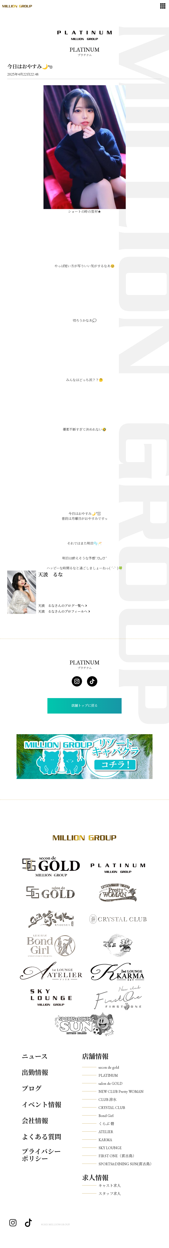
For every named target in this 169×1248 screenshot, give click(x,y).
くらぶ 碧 (106, 1123)
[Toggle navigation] (163, 6)
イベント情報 (41, 1104)
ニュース (35, 1056)
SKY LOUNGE (110, 1147)
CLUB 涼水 (108, 1099)
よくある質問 (41, 1137)
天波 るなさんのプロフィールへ (62, 611)
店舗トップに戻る (84, 705)
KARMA (105, 1139)
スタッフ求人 (110, 1193)
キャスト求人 (110, 1185)
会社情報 (35, 1121)
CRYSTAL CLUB (112, 1107)
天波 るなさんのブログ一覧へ (61, 605)
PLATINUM (108, 1075)
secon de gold (109, 1067)
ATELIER (106, 1131)
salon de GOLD (110, 1083)
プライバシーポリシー (41, 1155)
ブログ (31, 1088)
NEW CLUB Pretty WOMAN (121, 1091)
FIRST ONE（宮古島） (117, 1155)
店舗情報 (95, 1056)
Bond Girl (106, 1115)
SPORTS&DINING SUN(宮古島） (126, 1164)
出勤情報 (35, 1072)
